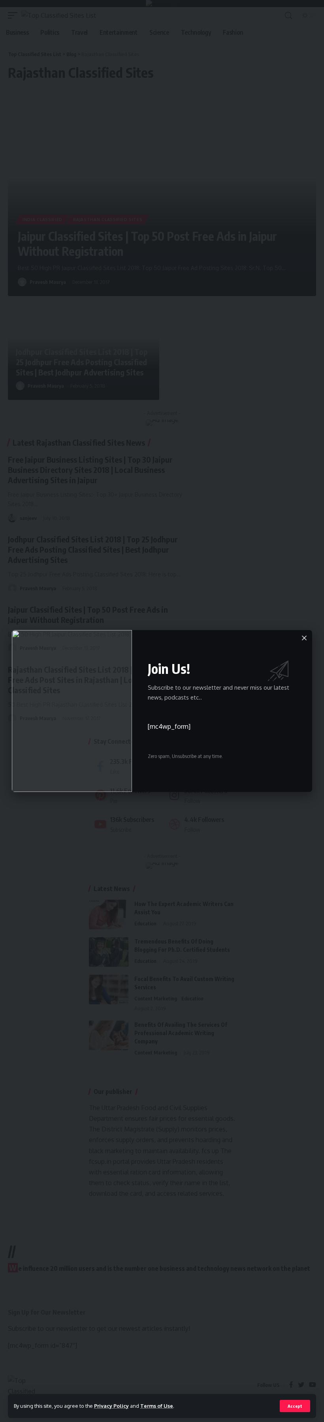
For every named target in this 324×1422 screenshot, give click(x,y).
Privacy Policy (111, 1406)
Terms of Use (156, 1406)
